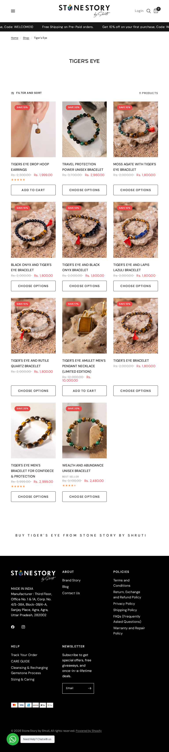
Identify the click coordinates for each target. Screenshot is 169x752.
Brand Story (71, 580)
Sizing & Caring (22, 679)
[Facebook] (16, 627)
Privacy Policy (124, 603)
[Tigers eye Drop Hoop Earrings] (33, 129)
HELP (15, 646)
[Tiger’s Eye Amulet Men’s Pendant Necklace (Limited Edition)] (84, 326)
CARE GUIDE (20, 661)
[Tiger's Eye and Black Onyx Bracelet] (84, 230)
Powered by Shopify (89, 731)
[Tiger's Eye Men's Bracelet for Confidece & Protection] (33, 430)
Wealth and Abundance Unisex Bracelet (83, 468)
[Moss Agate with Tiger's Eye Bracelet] (135, 129)
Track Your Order (24, 655)
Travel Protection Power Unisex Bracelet (82, 167)
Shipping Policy (125, 610)
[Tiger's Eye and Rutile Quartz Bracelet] (33, 326)
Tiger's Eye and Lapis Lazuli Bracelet (131, 268)
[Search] (148, 11)
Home (14, 38)
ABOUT (68, 571)
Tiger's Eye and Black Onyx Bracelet (81, 268)
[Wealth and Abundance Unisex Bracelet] (84, 430)
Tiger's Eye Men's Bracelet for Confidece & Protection (32, 471)
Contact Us (71, 593)
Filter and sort (29, 93)
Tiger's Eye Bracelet (131, 360)
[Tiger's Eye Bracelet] (135, 326)
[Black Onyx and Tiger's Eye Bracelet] (33, 230)
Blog (65, 586)
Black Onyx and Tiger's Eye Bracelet (31, 268)
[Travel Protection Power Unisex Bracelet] (84, 129)
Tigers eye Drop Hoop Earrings (30, 167)
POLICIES (121, 571)
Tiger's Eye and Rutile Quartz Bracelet (30, 363)
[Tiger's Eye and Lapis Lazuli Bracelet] (135, 230)
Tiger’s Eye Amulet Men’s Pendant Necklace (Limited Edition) (84, 366)
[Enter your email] (89, 688)
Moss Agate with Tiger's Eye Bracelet (134, 167)
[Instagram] (26, 627)
